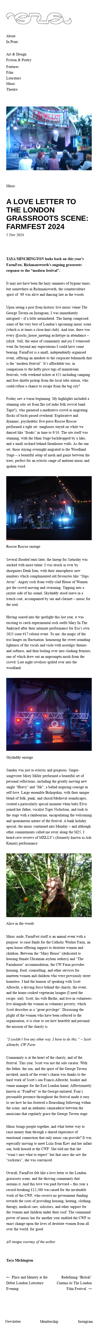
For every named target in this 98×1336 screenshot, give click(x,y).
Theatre (12, 89)
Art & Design (16, 54)
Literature (13, 78)
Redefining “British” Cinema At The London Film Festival (74, 1282)
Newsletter (13, 1321)
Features (12, 67)
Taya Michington (19, 1260)
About (10, 36)
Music (10, 83)
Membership (49, 1321)
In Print (12, 42)
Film (9, 72)
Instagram (85, 1321)
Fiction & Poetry (18, 60)
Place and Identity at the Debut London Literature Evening (27, 1282)
